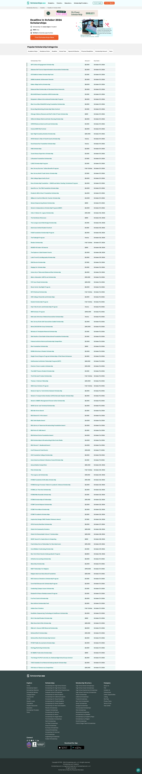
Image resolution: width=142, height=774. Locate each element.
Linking (106, 697)
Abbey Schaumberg (86, 35)
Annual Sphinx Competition (39, 465)
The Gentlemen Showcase (38, 218)
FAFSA (28, 699)
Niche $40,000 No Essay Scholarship (42, 326)
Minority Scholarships (51, 708)
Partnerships (107, 692)
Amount (87, 61)
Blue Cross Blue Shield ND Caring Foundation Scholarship (48, 104)
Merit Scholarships (50, 721)
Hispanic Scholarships (51, 710)
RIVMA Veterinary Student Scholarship (42, 351)
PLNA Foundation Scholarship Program (42, 232)
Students (51, 3)
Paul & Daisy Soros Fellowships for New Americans (46, 544)
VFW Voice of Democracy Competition (42, 667)
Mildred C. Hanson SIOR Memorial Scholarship (44, 628)
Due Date (97, 61)
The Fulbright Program (38, 237)
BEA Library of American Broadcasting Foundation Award (48, 425)
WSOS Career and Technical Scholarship (43, 405)
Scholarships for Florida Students (54, 701)
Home (28, 685)
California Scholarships (82, 697)
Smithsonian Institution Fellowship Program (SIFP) (46, 361)
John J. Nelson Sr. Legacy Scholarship (42, 213)
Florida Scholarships (81, 699)
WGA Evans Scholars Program (39, 386)
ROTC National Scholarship (39, 292)
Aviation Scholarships (51, 739)
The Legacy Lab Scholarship (39, 475)
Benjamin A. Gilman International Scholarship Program (47, 99)
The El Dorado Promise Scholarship (41, 376)
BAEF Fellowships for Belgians (40, 569)
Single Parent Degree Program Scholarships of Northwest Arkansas (51, 356)
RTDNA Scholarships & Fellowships (41, 499)
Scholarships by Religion (83, 719)
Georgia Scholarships (82, 705)
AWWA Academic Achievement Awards (42, 79)
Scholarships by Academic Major (85, 716)
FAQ (105, 688)
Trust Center (107, 705)
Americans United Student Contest (41, 227)
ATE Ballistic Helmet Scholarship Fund (42, 74)
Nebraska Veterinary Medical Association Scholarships (47, 316)
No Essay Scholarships (51, 727)
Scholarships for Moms (51, 714)
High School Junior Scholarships (85, 688)
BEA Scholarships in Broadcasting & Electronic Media (46, 440)
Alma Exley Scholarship (37, 564)
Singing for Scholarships (38, 267)
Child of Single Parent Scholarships (85, 723)
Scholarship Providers (81, 3)
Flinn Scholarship (36, 470)
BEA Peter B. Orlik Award (38, 430)
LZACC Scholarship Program (39, 163)
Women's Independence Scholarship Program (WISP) (46, 208)
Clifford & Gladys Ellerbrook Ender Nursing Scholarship (47, 119)
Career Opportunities (109, 694)
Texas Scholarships (81, 694)
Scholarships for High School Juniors (55, 688)
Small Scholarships (81, 721)
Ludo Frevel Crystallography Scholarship (43, 257)
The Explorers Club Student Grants (41, 252)
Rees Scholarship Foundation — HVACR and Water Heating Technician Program (54, 183)
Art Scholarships (50, 734)
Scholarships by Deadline (83, 714)
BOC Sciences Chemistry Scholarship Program (44, 578)
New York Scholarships (82, 701)
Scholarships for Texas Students (54, 699)
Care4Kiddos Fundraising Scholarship (42, 549)
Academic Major (33, 51)
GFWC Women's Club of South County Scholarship (45, 139)
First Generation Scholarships (53, 719)
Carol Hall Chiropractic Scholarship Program (44, 583)
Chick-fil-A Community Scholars (40, 529)
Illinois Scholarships (81, 703)
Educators (68, 3)
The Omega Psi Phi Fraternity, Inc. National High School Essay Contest (52, 657)
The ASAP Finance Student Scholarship (42, 371)
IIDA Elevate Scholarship (38, 262)
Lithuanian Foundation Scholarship (41, 158)
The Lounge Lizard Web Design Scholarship (43, 223)
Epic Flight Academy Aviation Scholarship (43, 134)
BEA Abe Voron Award (37, 410)
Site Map (106, 699)
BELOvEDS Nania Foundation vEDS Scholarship (44, 94)
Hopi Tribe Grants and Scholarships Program (44, 307)
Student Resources (32, 705)
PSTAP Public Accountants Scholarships (43, 643)
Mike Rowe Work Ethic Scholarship (41, 623)
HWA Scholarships (36, 148)
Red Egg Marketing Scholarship (40, 648)
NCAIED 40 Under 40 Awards (39, 247)
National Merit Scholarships (39, 633)
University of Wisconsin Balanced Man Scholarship (46, 272)
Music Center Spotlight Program (40, 287)
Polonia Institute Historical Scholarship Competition (46, 341)
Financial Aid (30, 697)
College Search (31, 694)
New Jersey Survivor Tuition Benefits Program (45, 168)
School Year (62, 51)
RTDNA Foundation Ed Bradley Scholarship (43, 480)
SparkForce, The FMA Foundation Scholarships (45, 188)
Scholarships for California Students (55, 697)
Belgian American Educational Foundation (43, 573)
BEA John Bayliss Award (38, 420)
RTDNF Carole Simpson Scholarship (41, 504)
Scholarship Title (36, 61)
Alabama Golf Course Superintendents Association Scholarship (49, 69)
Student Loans (31, 701)
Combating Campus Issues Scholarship (42, 588)
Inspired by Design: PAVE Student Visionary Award (46, 519)
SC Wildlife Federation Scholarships (41, 653)
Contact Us (107, 690)
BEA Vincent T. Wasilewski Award (40, 445)
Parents (59, 3)
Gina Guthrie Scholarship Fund (40, 603)
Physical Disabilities (87, 51)
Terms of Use (107, 703)
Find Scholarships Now (44, 37)
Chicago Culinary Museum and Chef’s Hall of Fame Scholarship (49, 114)
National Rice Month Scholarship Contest (43, 638)
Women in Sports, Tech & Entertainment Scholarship (46, 391)
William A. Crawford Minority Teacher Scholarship (45, 198)
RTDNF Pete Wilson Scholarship (40, 509)
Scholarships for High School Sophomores (57, 690)
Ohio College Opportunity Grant (40, 178)
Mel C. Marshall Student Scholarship (41, 618)
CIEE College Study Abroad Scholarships (43, 297)
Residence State (45, 51)
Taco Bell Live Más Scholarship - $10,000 (90, 36)
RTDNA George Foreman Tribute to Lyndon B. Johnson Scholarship (50, 484)
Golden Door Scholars (37, 608)
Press (28, 712)
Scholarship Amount (101, 51)
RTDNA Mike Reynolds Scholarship (41, 494)
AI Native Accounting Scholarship (41, 559)
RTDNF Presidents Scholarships (40, 514)
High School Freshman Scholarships (86, 692)
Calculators (30, 703)
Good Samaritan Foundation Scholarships (43, 143)
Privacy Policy (108, 701)
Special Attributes (73, 51)
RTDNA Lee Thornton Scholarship (41, 489)
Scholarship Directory (32, 7)
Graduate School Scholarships (53, 692)
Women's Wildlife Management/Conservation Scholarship (48, 400)
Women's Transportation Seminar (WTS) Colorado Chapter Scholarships (52, 396)
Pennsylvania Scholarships (83, 708)
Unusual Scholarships (51, 730)
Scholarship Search (32, 688)
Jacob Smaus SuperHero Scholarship (42, 153)
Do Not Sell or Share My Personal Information (71, 770)
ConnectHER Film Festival (38, 129)
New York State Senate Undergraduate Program (45, 554)
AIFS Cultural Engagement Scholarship (42, 64)
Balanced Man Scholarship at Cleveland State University (47, 89)
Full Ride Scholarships (51, 723)
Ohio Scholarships (81, 710)
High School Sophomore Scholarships (86, 690)
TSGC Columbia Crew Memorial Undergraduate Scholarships (49, 662)
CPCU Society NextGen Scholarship (41, 524)
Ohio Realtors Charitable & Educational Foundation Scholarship (49, 336)
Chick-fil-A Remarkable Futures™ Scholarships (44, 534)
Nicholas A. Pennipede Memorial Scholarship (44, 331)
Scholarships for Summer (52, 732)
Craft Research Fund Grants (39, 450)
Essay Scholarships (50, 725)
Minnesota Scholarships (82, 712)
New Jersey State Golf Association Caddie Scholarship (47, 321)
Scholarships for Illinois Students (54, 703)
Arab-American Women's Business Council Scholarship (47, 460)
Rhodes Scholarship (37, 242)
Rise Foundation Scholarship (39, 346)
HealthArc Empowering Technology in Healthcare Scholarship (49, 613)
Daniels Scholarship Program (39, 302)
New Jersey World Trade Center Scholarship (44, 173)
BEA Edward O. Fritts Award (39, 415)
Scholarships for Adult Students (54, 694)
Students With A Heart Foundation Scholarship (45, 193)
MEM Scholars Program (38, 311)
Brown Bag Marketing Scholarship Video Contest (45, 109)
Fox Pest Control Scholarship (39, 598)
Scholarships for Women (52, 712)
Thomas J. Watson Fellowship (39, 381)
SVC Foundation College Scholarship (41, 455)
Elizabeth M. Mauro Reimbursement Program (44, 593)
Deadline (42, 7)
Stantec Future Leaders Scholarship (42, 366)
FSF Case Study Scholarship (39, 282)
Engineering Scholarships (52, 736)
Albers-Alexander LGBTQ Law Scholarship (43, 277)
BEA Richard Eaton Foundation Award (42, 435)
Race (110, 51)
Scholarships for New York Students (55, 705)
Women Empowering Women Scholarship (43, 203)
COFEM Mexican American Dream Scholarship (44, 124)
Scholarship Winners (32, 692)
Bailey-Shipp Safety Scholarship (40, 84)
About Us (106, 685)
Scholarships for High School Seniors (55, 685)
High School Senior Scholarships (85, 685)
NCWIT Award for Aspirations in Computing (43, 539)
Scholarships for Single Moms (53, 716)
